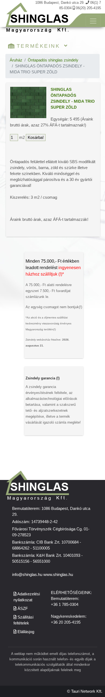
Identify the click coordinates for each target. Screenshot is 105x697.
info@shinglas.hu (27, 574)
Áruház (16, 60)
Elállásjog (25, 632)
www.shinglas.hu (58, 574)
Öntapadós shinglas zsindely (53, 60)
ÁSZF (22, 608)
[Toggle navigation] (93, 21)
